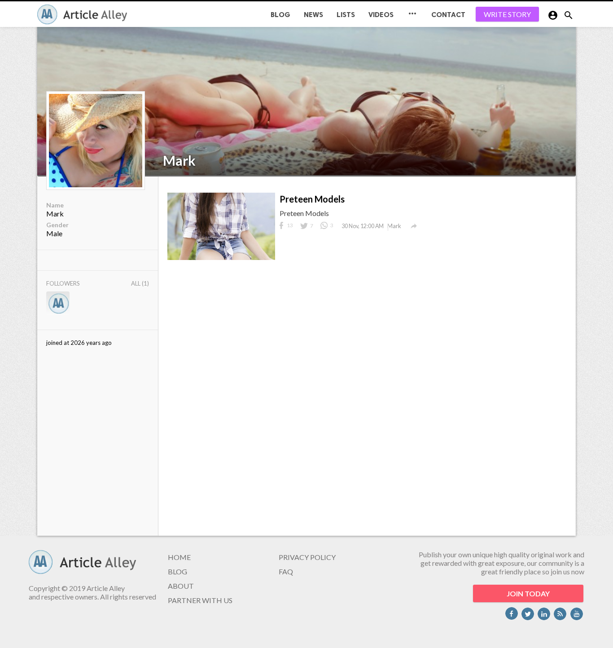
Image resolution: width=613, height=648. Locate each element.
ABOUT (181, 586)
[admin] (58, 303)
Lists (346, 14)
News (313, 14)
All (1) (140, 283)
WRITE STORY (507, 14)
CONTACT (448, 14)
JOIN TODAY (528, 593)
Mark (179, 160)
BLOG (280, 14)
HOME (179, 557)
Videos (381, 14)
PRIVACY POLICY (307, 557)
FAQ (286, 571)
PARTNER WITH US (200, 600)
